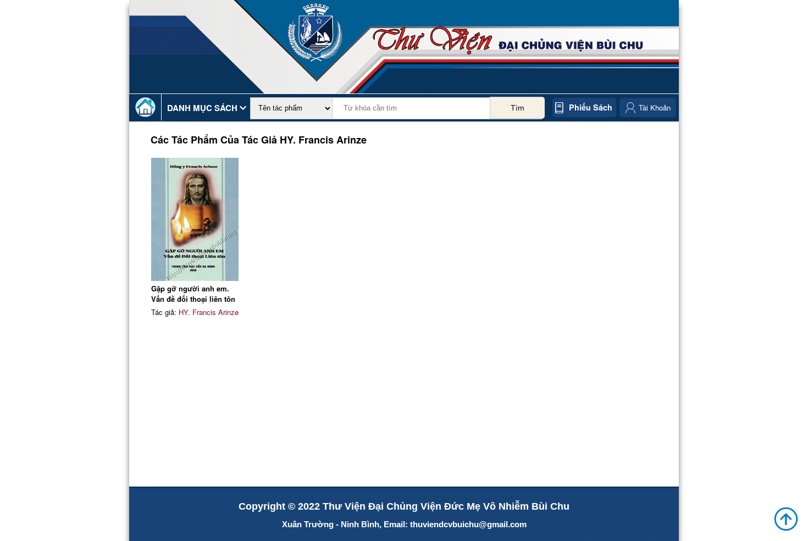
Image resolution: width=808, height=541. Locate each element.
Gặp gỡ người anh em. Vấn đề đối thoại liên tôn (193, 293)
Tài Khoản (655, 107)
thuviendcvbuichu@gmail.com (468, 524)
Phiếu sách (590, 107)
